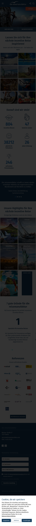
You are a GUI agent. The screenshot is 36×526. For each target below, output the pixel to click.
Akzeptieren (6, 520)
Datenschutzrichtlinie (8, 516)
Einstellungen (26, 520)
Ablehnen (16, 520)
